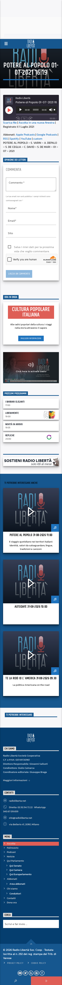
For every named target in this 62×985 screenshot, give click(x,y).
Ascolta (11, 843)
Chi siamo (12, 888)
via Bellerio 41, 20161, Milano (24, 824)
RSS (5, 139)
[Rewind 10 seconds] (18, 118)
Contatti (11, 898)
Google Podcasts (47, 134)
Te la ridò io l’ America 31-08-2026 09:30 (31, 678)
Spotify (14, 139)
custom (37, 139)
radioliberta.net (17, 801)
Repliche (9, 435)
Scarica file (10, 122)
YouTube (26, 139)
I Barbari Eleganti (15, 402)
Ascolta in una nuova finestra (36, 122)
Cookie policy (38, 963)
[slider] (54, 109)
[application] (36, 109)
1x (24, 118)
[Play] (20, 109)
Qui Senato (15, 866)
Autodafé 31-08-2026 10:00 (31, 606)
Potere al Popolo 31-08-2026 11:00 (31, 535)
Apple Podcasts (25, 134)
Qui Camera (15, 870)
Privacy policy (15, 963)
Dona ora (12, 902)
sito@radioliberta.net (20, 818)
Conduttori (15, 893)
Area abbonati (17, 884)
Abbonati (12, 879)
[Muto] (51, 109)
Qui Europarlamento (20, 874)
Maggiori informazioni (31, 338)
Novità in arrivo (14, 424)
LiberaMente (12, 413)
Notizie (11, 856)
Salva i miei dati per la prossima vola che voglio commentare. (34, 247)
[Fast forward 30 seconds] (30, 118)
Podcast (11, 852)
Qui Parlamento (15, 861)
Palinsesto (12, 848)
